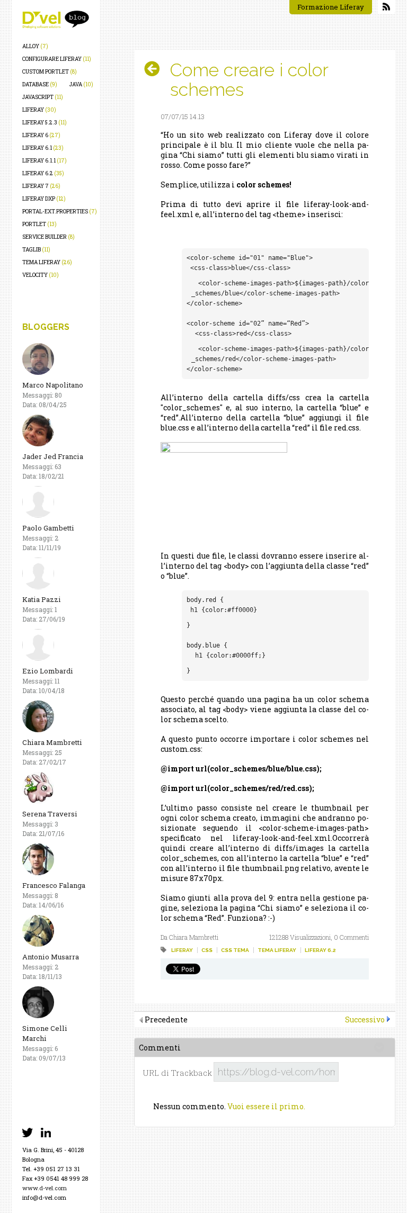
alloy (35, 46)
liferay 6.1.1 (44, 160)
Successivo (365, 1019)
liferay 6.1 (43, 148)
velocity (40, 275)
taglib (36, 249)
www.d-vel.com (44, 1188)
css (207, 950)
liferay (39, 109)
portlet (39, 224)
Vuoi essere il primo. (266, 1106)
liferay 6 (41, 135)
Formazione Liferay (330, 7)
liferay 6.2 (43, 173)
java (81, 84)
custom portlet (49, 71)
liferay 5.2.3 (44, 122)
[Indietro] (156, 68)
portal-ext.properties (59, 211)
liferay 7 (41, 186)
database (39, 84)
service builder (48, 236)
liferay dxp (44, 198)
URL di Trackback (177, 1073)
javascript (42, 97)
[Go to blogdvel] (55, 20)
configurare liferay (56, 59)
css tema (235, 950)
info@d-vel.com (44, 1197)
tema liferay (47, 262)
